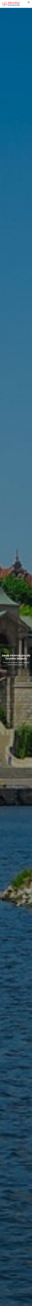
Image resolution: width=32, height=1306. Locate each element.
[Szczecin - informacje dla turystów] (14, 5)
